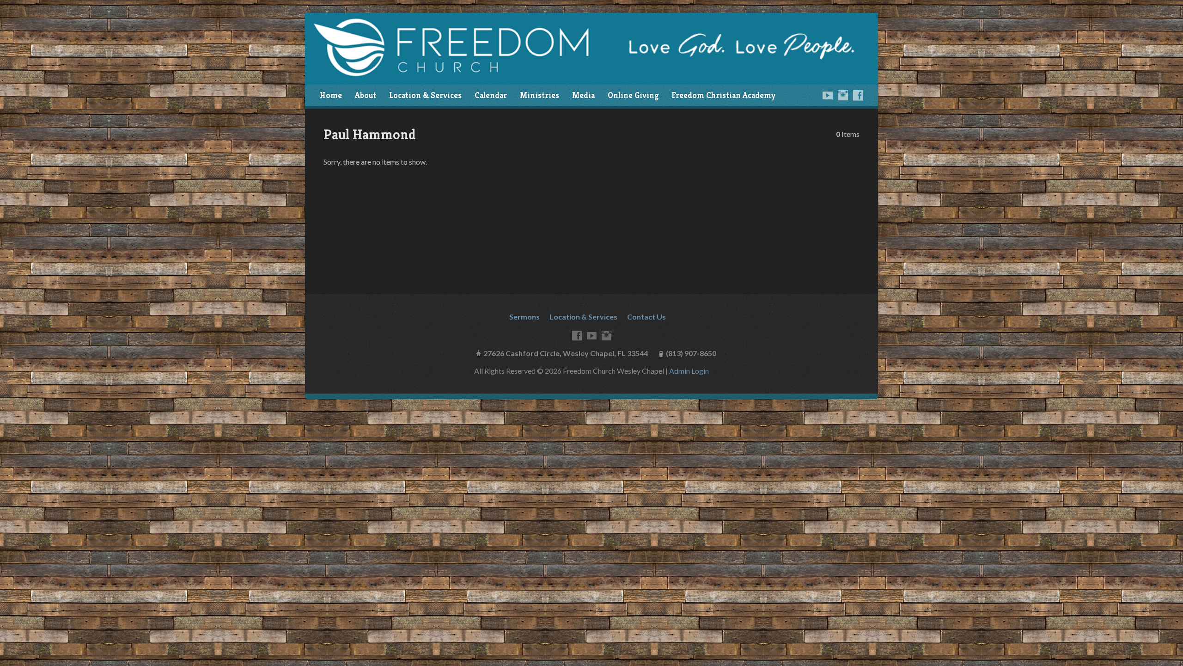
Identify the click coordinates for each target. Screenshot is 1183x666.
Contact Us (646, 316)
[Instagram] (843, 95)
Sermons (524, 316)
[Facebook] (858, 95)
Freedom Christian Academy (723, 95)
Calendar (491, 95)
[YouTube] (828, 95)
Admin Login (689, 370)
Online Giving (633, 95)
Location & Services (425, 95)
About (365, 95)
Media (583, 95)
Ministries (539, 95)
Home (331, 95)
